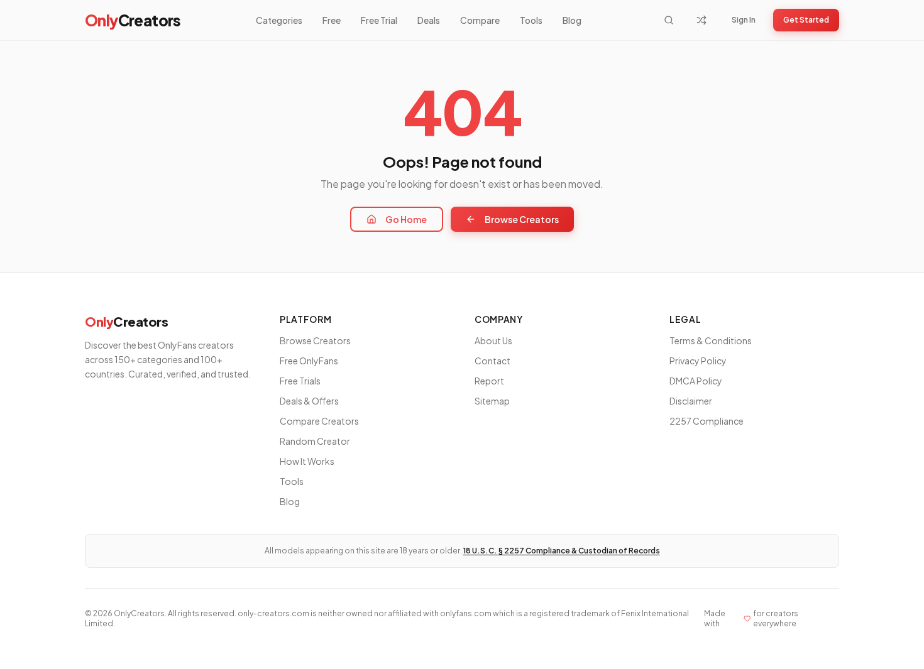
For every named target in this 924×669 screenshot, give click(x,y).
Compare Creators (319, 421)
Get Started (806, 19)
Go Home (406, 219)
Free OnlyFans (309, 360)
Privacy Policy (698, 360)
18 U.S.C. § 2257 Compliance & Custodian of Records (561, 550)
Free (331, 20)
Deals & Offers (309, 400)
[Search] (668, 20)
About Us (493, 340)
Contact (492, 360)
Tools (531, 20)
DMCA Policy (695, 380)
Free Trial (379, 20)
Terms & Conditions (710, 340)
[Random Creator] (701, 20)
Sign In (744, 19)
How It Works (307, 461)
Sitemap (492, 400)
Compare (480, 20)
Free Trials (300, 380)
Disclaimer (690, 400)
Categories (279, 20)
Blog (572, 20)
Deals (428, 20)
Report (489, 380)
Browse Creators (522, 219)
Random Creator (315, 441)
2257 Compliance (706, 421)
